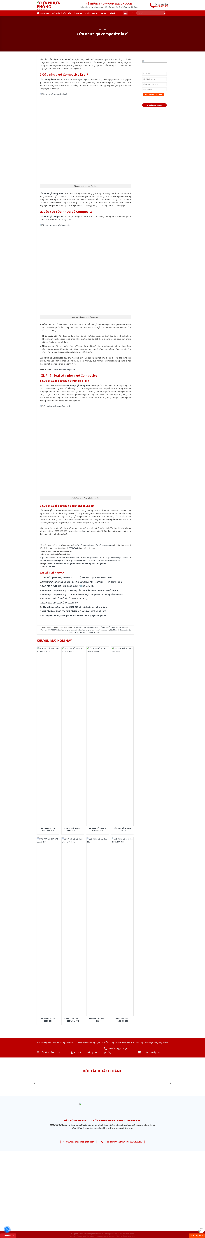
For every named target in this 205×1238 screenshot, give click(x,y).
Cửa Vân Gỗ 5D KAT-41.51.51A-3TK (72, 829)
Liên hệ (112, 13)
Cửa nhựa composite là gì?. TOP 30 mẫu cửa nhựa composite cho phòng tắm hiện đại (82, 594)
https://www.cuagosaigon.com (53, 560)
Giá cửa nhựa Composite (64, 369)
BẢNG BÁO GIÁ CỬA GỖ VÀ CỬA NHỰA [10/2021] (64, 598)
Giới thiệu (56, 13)
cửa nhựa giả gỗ (103, 630)
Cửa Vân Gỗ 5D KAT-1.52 (97, 1020)
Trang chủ (44, 13)
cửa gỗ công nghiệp (104, 545)
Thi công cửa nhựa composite (89, 632)
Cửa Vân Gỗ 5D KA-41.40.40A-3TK (122, 1020)
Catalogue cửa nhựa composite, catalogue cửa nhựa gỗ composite (74, 615)
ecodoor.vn (83, 531)
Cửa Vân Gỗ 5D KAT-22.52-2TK (122, 829)
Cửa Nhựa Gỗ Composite (119, 630)
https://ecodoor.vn (47, 557)
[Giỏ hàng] (125, 13)
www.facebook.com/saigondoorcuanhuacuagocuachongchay (76, 563)
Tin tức (103, 13)
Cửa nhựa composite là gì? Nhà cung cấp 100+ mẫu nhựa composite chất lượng (80, 590)
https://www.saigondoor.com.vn (82, 560)
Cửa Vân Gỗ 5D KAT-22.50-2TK (48, 1020)
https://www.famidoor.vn (109, 560)
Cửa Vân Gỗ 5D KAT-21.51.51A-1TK (72, 1020)
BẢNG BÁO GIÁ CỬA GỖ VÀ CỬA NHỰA (60, 602)
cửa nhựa (88, 545)
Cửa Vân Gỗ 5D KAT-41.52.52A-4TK (48, 829)
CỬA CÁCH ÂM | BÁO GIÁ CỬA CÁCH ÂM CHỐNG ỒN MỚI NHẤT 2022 (74, 611)
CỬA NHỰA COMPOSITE (48, 630)
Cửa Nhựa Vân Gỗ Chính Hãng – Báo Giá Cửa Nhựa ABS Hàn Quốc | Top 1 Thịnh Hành (82, 582)
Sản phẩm (67, 13)
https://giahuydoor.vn (92, 557)
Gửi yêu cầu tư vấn (50, 1052)
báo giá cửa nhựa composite (83, 627)
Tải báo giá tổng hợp (85, 1052)
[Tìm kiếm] (164, 13)
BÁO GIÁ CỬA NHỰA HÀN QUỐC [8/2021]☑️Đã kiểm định (68, 586)
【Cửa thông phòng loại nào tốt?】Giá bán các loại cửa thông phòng (74, 607)
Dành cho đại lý (150, 1052)
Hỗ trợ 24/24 (197, 1235)
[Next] (170, 1082)
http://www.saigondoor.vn (117, 557)
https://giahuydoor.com (69, 557)
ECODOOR (50, 566)
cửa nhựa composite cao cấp (67, 630)
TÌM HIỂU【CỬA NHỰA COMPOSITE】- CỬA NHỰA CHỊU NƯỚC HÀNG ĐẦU (77, 577)
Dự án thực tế (91, 13)
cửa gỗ (79, 545)
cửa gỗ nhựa (124, 627)
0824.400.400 (8, 1235)
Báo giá (79, 13)
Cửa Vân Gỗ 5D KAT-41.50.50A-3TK (97, 829)
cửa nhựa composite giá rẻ (87, 630)
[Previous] (35, 1082)
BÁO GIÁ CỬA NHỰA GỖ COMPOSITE (106, 627)
